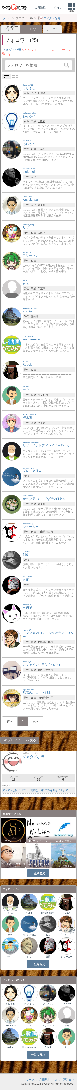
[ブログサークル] (14, 7)
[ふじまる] (11, 93)
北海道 (41, 93)
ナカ (10, 935)
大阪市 (49, 669)
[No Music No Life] (38, 830)
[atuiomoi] (11, 177)
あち (66, 1025)
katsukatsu (10, 1025)
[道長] (11, 585)
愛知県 (34, 316)
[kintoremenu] (11, 344)
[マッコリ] (10, 945)
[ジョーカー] (11, 532)
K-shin (29, 913)
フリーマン (48, 1025)
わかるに (29, 1003)
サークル (52, 29)
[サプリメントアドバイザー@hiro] (11, 451)
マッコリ (10, 956)
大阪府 (41, 121)
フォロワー (38, 778)
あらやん (48, 1003)
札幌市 (49, 641)
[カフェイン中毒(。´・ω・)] (11, 670)
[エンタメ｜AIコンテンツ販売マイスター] (66, 924)
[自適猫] (11, 613)
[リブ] (11, 233)
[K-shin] (11, 316)
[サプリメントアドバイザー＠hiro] (10, 902)
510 (48, 935)
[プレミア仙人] (11, 476)
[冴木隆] (11, 423)
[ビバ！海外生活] (63, 855)
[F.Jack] (11, 369)
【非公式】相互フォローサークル (38, 865)
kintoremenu (48, 913)
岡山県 (41, 531)
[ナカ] (11, 395)
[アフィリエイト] (13, 830)
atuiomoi (66, 1003)
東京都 (41, 204)
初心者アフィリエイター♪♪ (13, 865)
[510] (11, 559)
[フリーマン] (11, 261)
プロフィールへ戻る (22, 740)
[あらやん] (11, 149)
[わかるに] (11, 121)
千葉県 (41, 149)
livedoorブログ (63, 841)
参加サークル (63, 778)
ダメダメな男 (11, 49)
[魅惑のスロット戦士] (11, 698)
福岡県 (41, 697)
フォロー (14, 778)
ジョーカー (67, 956)
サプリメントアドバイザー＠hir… (10, 910)
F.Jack (66, 913)
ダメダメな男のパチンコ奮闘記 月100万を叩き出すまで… (36, 790)
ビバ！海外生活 (63, 866)
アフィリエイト (13, 841)
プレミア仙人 (29, 935)
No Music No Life (38, 841)
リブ (29, 1025)
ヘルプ (57, 1079)
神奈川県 (43, 394)
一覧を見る (38, 873)
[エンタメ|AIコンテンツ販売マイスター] (11, 638)
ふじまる (10, 1003)
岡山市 (49, 531)
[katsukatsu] (11, 205)
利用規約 (44, 1079)
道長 (48, 956)
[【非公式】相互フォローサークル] (38, 855)
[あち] (11, 288)
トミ (29, 956)
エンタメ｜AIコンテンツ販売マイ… (66, 932)
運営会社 (68, 1079)
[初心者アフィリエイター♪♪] (13, 855)
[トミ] (29, 945)
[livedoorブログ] (63, 830)
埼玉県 (41, 422)
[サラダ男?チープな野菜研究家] (11, 504)
